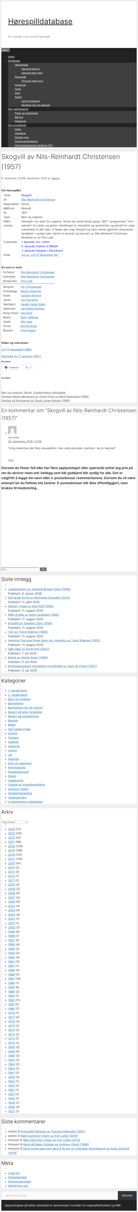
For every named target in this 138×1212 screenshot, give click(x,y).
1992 (11, 961)
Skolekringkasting (20, 793)
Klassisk (13, 759)
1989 (11, 970)
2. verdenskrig (17, 695)
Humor (12, 750)
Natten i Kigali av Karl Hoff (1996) (31, 606)
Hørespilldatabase (40, 21)
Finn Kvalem (28, 330)
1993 (11, 957)
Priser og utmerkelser (26, 113)
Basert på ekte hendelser (25, 712)
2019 (11, 850)
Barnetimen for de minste (25, 707)
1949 (11, 1103)
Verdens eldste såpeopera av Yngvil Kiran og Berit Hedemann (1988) (45, 396)
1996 (11, 944)
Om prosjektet (17, 125)
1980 (11, 1008)
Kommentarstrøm (19, 1181)
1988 (11, 974)
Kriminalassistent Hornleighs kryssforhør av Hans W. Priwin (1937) (52, 666)
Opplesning (15, 780)
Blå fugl (19, 117)
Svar (11, 460)
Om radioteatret (18, 109)
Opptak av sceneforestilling (26, 784)
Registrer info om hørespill (36, 105)
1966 (11, 1055)
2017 (11, 859)
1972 (11, 1038)
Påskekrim (20, 121)
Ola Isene (26, 313)
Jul (10, 755)
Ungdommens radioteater (49, 392)
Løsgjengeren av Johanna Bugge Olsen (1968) (39, 589)
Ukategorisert (17, 797)
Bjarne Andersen (31, 291)
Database (14, 60)
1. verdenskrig (17, 690)
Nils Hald (26, 321)
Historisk (14, 746)
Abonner (127, 1195)
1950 (11, 1098)
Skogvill (26, 195)
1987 (11, 978)
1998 (11, 936)
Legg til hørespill (31, 101)
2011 (11, 880)
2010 (11, 884)
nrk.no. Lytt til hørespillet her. (39, 255)
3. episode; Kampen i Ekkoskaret (42, 250)
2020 (11, 846)
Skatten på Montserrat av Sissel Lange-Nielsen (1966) (35, 400)
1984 (11, 991)
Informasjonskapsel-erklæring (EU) (34, 145)
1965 (11, 1060)
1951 (11, 1094)
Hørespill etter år (31, 68)
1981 (11, 1004)
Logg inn (14, 1173)
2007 (11, 897)
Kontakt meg (22, 137)
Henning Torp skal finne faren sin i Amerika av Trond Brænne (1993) (54, 640)
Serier (18, 89)
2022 (11, 837)
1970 (11, 1043)
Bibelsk (13, 720)
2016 (11, 863)
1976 (11, 1021)
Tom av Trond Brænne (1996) (28, 632)
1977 (11, 1017)
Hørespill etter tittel (32, 72)
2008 (11, 893)
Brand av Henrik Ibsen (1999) (28, 657)
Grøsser (13, 742)
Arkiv (17, 93)
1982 (11, 1000)
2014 (11, 867)
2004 (11, 910)
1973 (11, 1034)
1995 (11, 949)
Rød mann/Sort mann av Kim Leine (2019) (49, 1136)
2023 (11, 833)
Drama (12, 733)
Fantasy (13, 737)
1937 (11, 1111)
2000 (11, 927)
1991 (11, 966)
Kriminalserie (16, 767)
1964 (11, 1064)
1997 (11, 940)
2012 (11, 876)
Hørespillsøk (21, 64)
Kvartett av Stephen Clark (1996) (30, 623)
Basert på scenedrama (23, 716)
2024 (11, 829)
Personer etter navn (32, 80)
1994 (11, 953)
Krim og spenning (19, 763)
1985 (11, 987)
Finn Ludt (26, 281)
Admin (18, 97)
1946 (11, 1107)
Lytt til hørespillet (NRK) (16, 349)
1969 (11, 1047)
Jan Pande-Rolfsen (33, 308)
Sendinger (20, 85)
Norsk (28, 392)
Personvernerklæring (26, 141)
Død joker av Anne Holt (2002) (28, 649)
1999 (11, 931)
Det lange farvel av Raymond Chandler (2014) (39, 597)
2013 (11, 872)
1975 (11, 1026)
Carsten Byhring (31, 295)
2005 (11, 906)
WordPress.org (18, 1186)
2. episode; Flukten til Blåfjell (39, 246)
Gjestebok (20, 133)
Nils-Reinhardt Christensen (38, 199)
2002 (11, 919)
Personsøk (20, 76)
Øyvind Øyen (29, 326)
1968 (11, 1051)
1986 (11, 983)
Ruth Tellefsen (30, 317)
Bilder (12, 724)
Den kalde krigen (19, 729)
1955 (11, 1081)
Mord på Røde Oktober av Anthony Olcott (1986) (56, 1144)
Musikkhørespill (18, 772)
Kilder (18, 129)
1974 (11, 1030)
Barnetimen (16, 703)
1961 (11, 1072)
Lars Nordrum (29, 300)
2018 (11, 854)
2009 (11, 889)
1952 (11, 1090)
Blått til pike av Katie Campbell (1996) (33, 614)
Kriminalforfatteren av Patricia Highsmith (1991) (53, 1131)
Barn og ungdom (12, 392)
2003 (11, 914)
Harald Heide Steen (33, 304)
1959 (11, 1077)
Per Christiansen (31, 286)
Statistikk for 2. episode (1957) (21, 356)
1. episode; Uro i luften (35, 242)
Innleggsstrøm (17, 1177)
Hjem (11, 56)
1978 (11, 1013)
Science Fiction (18, 789)
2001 (11, 923)
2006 (11, 901)
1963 (11, 1068)
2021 (11, 842)
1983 (11, 996)
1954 (11, 1085)
